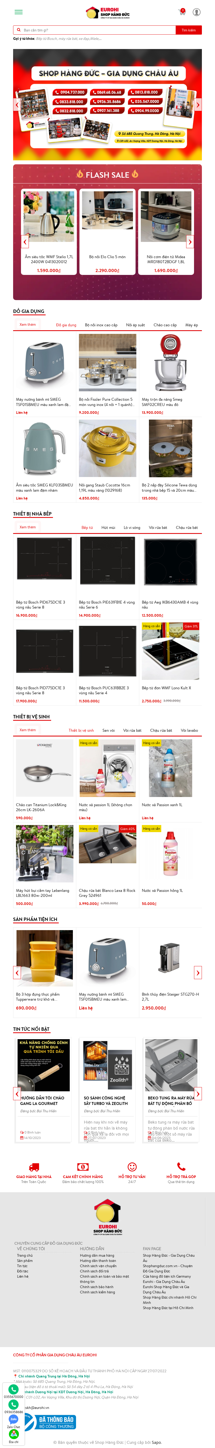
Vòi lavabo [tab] (189, 730)
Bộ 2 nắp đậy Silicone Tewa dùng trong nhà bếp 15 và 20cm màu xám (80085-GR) (169, 487)
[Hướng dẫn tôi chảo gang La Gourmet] (44, 1065)
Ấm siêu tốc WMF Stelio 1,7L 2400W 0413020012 (49, 259)
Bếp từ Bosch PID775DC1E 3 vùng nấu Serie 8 (40, 690)
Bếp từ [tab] (87, 527)
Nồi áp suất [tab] (135, 324)
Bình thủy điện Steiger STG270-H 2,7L (170, 997)
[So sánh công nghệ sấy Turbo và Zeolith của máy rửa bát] (107, 1065)
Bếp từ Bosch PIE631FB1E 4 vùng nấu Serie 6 (107, 605)
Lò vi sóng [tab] (132, 527)
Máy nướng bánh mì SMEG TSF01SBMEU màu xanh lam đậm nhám (44, 402)
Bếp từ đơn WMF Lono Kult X (166, 687)
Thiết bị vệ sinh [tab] (81, 730)
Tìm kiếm (189, 30)
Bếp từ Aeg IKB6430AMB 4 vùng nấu (170, 605)
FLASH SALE (107, 174)
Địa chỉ (13, 1442)
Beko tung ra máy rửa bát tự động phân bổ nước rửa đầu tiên (171, 1103)
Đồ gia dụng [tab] (66, 324)
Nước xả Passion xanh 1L (162, 804)
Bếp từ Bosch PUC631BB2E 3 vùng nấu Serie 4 (104, 690)
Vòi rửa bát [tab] (158, 527)
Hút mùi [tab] (108, 527)
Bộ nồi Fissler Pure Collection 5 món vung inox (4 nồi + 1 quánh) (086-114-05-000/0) (105, 402)
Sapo (156, 1442)
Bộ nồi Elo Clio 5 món (107, 256)
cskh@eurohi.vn (36, 1407)
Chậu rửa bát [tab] (187, 527)
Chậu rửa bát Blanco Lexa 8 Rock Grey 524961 (107, 893)
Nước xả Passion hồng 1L (162, 890)
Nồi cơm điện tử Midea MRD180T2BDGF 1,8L (166, 259)
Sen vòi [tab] (109, 730)
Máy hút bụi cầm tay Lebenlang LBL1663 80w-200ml (42, 893)
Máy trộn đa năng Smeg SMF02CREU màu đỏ (162, 402)
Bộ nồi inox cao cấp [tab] (101, 324)
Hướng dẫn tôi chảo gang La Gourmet (42, 1100)
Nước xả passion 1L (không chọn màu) (105, 807)
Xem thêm (28, 324)
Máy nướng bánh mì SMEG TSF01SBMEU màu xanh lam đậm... (102, 997)
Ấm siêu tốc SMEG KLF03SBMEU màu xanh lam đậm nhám (44, 487)
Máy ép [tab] (191, 324)
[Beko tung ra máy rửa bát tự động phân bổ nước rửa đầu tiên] (171, 1065)
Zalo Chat (13, 1427)
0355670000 (13, 1397)
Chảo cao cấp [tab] (165, 324)
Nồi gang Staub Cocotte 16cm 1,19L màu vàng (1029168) (104, 487)
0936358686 (13, 1412)
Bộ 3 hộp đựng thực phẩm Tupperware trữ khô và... (38, 997)
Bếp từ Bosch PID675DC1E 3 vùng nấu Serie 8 (40, 605)
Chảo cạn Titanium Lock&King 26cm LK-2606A (41, 807)
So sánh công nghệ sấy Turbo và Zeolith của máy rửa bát (106, 1103)
